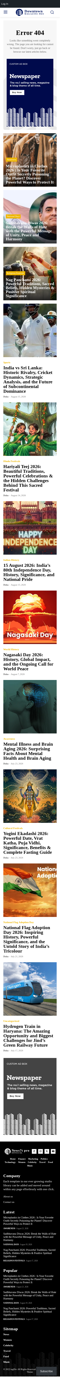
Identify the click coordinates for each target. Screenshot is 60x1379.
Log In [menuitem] (4, 3)
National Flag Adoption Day (18, 922)
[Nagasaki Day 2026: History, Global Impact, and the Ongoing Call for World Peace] (30, 617)
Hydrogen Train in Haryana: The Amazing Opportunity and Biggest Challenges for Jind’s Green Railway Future (28, 1036)
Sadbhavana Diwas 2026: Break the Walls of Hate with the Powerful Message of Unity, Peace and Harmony (29, 1236)
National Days (13, 216)
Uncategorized (11, 1021)
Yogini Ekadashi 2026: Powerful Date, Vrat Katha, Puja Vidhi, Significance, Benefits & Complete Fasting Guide (27, 843)
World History (11, 649)
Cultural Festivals (13, 828)
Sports (6, 362)
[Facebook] (34, 1151)
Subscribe (46, 1371)
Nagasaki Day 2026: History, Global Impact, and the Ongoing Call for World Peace (28, 661)
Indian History (11, 560)
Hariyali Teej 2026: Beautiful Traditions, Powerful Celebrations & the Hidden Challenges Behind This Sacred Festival (28, 478)
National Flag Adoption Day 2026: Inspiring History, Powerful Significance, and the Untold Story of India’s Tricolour (26, 939)
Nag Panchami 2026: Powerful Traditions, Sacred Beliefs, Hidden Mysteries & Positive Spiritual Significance (29, 1253)
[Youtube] (53, 1151)
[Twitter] (46, 1151)
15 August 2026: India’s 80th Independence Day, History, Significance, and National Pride (28, 572)
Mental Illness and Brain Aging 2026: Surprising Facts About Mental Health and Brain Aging (28, 751)
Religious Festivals (15, 273)
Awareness (11, 159)
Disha (5, 396)
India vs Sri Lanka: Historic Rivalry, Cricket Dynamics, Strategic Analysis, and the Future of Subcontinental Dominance (27, 379)
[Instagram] (40, 1151)
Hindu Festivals (11, 461)
